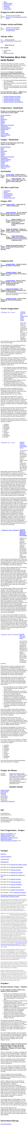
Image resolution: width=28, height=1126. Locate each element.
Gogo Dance (7, 7)
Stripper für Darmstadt (12, 245)
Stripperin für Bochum (6, 835)
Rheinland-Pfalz (5, 129)
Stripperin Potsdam (11, 298)
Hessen (2, 123)
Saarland (3, 130)
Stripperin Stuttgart (11, 272)
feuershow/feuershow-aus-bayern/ (12, 97)
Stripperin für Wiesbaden (17, 867)
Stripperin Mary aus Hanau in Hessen (10, 896)
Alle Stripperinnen (8, 195)
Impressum (3, 854)
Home (5, 2)
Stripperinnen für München (7, 837)
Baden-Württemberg (6, 115)
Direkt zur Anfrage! (10, 39)
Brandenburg (4, 119)
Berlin (2, 118)
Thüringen (3, 136)
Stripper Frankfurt (16, 219)
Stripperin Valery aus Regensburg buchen (22, 636)
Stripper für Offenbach (12, 229)
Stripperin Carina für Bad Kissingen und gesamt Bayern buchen (23, 316)
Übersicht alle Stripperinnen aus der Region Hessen (13, 895)
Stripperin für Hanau (16, 879)
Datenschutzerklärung (6, 856)
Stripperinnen (7, 190)
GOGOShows (7, 196)
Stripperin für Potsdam (6, 839)
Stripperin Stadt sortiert (9, 197)
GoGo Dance (4, 795)
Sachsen (3, 132)
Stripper (6, 192)
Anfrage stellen (7, 9)
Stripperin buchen (8, 3)
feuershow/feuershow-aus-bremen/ (12, 96)
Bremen (3, 121)
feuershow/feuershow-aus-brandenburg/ (13, 102)
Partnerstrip (6, 6)
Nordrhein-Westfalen (6, 128)
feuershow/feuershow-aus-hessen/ (12, 100)
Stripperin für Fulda (15, 887)
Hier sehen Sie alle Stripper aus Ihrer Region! (12, 29)
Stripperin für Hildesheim (7, 833)
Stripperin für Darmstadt (17, 872)
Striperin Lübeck (10, 280)
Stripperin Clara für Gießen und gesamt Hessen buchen (23, 445)
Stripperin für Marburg (16, 884)
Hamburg (3, 122)
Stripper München (16, 178)
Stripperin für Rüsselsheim (17, 890)
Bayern (2, 116)
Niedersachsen (4, 126)
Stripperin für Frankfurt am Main (19, 864)
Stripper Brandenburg (17, 236)
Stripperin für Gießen (16, 882)
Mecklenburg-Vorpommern (7, 125)
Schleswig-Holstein (5, 135)
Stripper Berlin (10, 174)
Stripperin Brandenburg (12, 289)
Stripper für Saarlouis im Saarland (9, 840)
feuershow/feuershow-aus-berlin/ (12, 99)
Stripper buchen (8, 4)
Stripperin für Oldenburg (20, 892)
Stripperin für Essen (5, 836)
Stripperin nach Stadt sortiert (8, 801)
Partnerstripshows (8, 193)
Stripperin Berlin (10, 264)
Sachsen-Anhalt (4, 133)
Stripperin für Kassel (16, 870)
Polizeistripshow (5, 862)
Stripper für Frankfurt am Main (17, 773)
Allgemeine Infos (5, 859)
